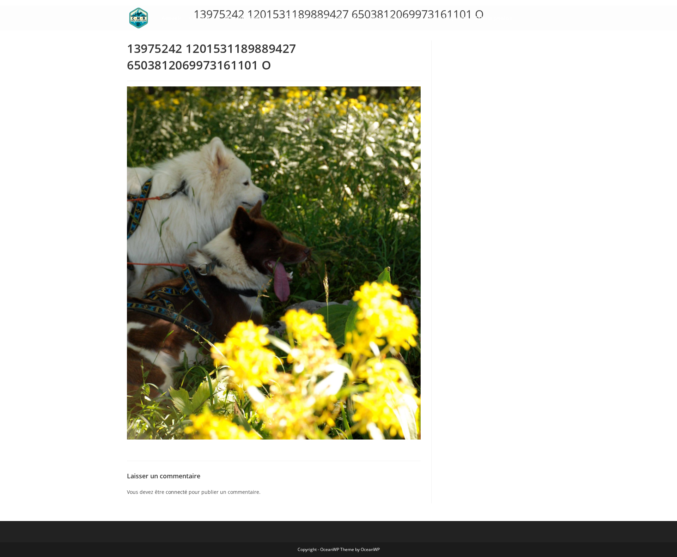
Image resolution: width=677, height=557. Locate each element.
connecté (176, 492)
